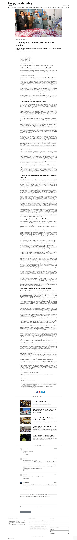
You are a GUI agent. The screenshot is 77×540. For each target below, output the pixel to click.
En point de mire (20, 3)
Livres (62, 7)
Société (58, 7)
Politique (26, 7)
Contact (36, 536)
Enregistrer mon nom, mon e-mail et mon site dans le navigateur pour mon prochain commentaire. (38, 509)
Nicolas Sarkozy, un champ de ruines (19, 524)
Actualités (14, 7)
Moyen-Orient (54, 7)
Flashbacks (19, 7)
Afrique (34, 7)
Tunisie (25, 39)
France (37, 7)
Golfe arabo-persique (43, 7)
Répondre (55, 458)
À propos (33, 536)
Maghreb (52, 529)
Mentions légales (42, 536)
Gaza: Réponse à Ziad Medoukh (15, 521)
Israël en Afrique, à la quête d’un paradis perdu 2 (20, 520)
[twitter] (66, 7)
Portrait (30, 7)
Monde (49, 7)
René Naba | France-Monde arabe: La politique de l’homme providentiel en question (36, 374)
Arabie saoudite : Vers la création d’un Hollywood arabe (37, 524)
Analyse (23, 7)
